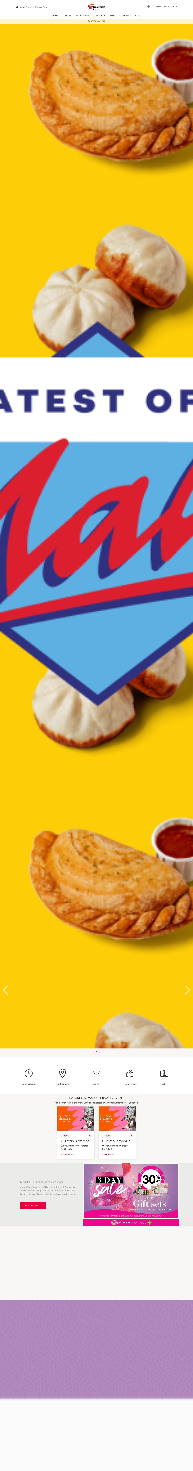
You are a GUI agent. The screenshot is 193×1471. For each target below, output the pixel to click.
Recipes (138, 15)
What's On (100, 15)
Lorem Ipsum (33, 1205)
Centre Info (125, 15)
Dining (67, 15)
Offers (112, 15)
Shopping (56, 15)
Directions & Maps (83, 15)
